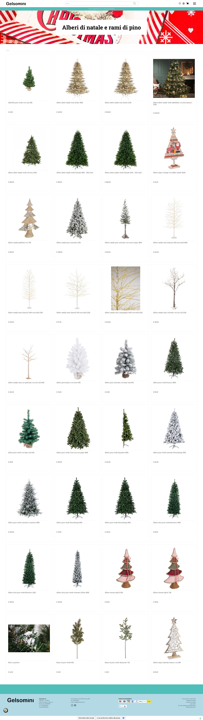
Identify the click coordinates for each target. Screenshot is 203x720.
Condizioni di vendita (191, 702)
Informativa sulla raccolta (86, 718)
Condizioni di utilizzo (191, 700)
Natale (7, 50)
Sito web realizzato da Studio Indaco (187, 705)
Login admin (193, 703)
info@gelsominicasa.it (79, 702)
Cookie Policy (192, 698)
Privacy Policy (185, 698)
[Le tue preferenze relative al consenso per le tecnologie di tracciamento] (200, 718)
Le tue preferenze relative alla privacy (108, 718)
